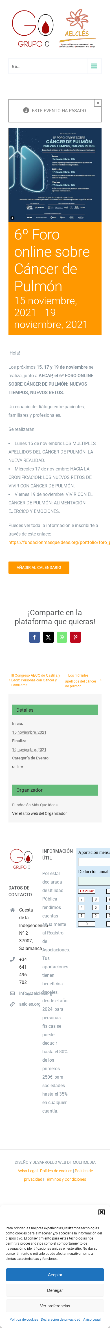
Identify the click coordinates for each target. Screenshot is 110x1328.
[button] (101, 1212)
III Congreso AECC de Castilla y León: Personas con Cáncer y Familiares (35, 680)
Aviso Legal (92, 1319)
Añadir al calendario (39, 567)
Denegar (55, 1290)
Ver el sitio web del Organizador (39, 813)
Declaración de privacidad (60, 1319)
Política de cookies (24, 1319)
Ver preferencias (55, 1305)
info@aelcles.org (26, 993)
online (17, 766)
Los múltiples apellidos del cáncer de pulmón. (80, 680)
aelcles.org (26, 1004)
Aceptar (55, 1274)
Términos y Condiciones (65, 1179)
